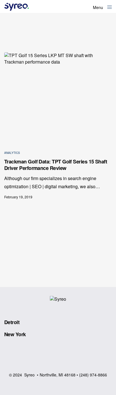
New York (15, 334)
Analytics (12, 153)
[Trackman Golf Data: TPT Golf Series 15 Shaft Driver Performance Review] (58, 97)
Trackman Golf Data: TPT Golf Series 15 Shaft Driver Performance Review (55, 165)
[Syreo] (16, 7)
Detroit (11, 322)
